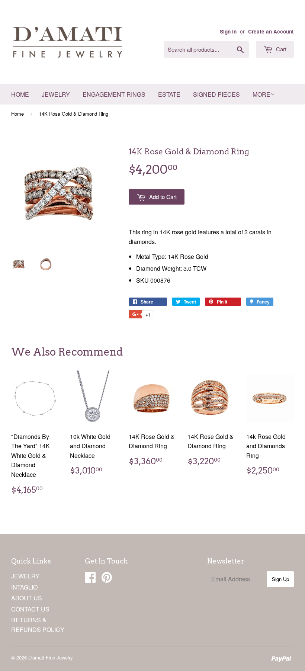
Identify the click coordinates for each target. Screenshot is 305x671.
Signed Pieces (216, 94)
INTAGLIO (24, 587)
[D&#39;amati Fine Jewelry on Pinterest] (106, 579)
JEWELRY (25, 576)
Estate (169, 94)
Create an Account (271, 31)
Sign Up (280, 578)
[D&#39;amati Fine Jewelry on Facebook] (90, 579)
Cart (280, 49)
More (261, 94)
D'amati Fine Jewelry (50, 657)
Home (20, 94)
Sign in (228, 31)
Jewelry (56, 94)
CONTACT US (30, 609)
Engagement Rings (114, 94)
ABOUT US (26, 598)
